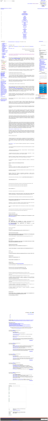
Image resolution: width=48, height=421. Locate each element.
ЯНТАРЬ (3, 57)
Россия (25, 16)
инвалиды (10, 320)
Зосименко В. (24, 37)
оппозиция (2, 87)
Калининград (24, 17)
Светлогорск (24, 320)
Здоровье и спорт (25, 19)
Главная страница (3, 418)
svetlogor (23, 46)
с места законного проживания (16, 58)
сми (4, 92)
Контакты (14, 418)
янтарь (4, 94)
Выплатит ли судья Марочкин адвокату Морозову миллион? (43, 68)
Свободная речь (41, 41)
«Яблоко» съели (42, 61)
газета (4, 82)
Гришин (16, 320)
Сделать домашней (29, 3)
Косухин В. (24, 35)
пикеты (3, 88)
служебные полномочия (12, 87)
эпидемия (31, 320)
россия (6, 90)
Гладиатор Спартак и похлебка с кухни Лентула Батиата (16, 323)
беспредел (4, 81)
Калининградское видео (4, 99)
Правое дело (24, 25)
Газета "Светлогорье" (9, 418)
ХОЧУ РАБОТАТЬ (4, 48)
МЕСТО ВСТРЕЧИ (24, 14)
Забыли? (44, 3)
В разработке (24, 27)
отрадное (5, 87)
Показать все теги (3, 96)
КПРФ (25, 22)
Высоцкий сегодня (42, 60)
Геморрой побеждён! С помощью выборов (42, 63)
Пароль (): (43, 3)
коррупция (2, 86)
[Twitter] (31, 312)
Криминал (24, 18)
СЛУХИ (3, 44)
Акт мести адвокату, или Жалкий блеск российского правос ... (42, 65)
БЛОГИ (25, 12)
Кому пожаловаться (24, 32)
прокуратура (5, 89)
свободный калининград (4, 92)
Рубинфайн (13, 320)
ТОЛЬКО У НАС (4, 56)
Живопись (24, 31)
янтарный (2, 94)
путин (3, 90)
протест (2, 90)
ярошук (2, 95)
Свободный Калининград (11, 41)
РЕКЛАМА (3, 49)
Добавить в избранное (35, 3)
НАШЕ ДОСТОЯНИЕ (4, 47)
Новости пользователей (25, 20)
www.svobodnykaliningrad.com (15, 420)
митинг (5, 86)
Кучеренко (21, 320)
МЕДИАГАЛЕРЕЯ (24, 13)
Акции (25, 30)
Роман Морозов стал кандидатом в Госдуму (42, 66)
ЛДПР (25, 24)
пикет (1, 88)
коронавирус (28, 320)
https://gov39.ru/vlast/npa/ (20, 263)
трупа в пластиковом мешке (19, 88)
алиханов (2, 81)
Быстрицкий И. (25, 36)
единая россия (2, 83)
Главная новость (17, 41)
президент (2, 89)
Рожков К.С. (24, 34)
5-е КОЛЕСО (4, 46)
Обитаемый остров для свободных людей (4, 100)
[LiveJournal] (33, 312)
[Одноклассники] (32, 312)
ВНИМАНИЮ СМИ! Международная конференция (15, 325)
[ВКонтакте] (30, 312)
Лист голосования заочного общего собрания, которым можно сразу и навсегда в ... (20, 324)
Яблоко (25, 23)
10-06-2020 (10, 46)
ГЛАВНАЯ (24, 11)
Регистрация (43, 6)
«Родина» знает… (42, 69)
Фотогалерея (24, 38)
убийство (2, 93)
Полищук (18, 320)
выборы (2, 82)
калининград (2, 85)
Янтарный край (25, 29)
